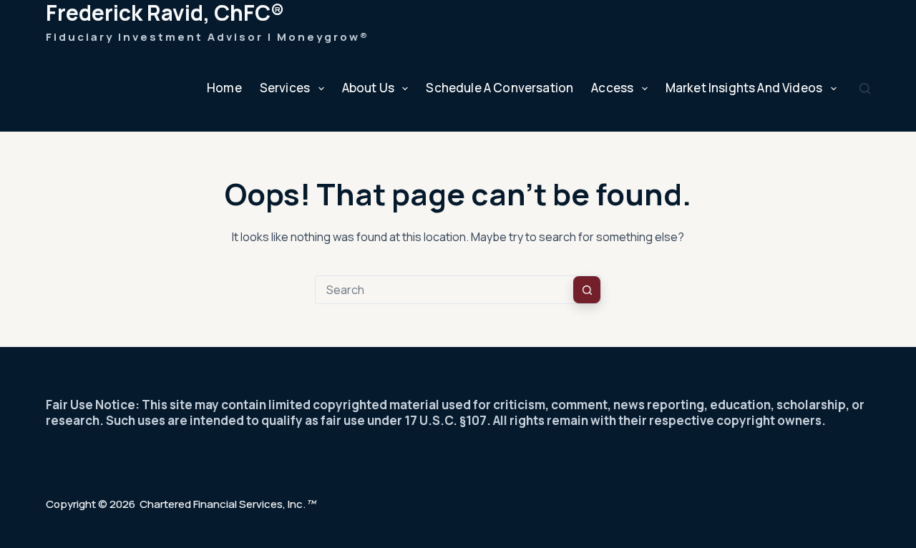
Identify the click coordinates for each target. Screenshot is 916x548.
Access (612, 87)
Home (224, 87)
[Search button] (586, 289)
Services (285, 87)
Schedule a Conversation (499, 87)
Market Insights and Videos (744, 87)
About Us (368, 87)
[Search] (864, 88)
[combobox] (444, 289)
